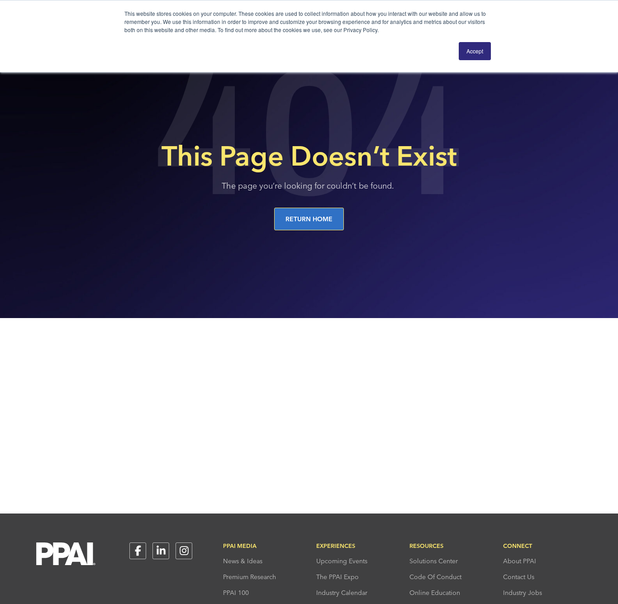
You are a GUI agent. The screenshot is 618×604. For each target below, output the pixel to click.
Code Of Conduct (435, 577)
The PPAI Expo (337, 577)
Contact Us (518, 577)
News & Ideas (242, 561)
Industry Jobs (522, 593)
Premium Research (249, 577)
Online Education (434, 593)
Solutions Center (433, 561)
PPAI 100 (236, 593)
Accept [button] (474, 51)
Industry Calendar (341, 593)
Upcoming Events (341, 561)
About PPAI (519, 561)
